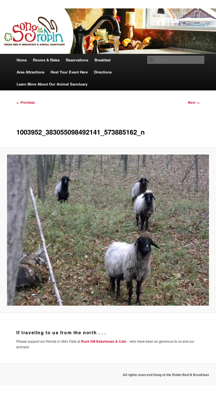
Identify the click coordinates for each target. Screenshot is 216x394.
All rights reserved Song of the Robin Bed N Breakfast (166, 374)
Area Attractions (30, 72)
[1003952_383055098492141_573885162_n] (108, 230)
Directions (103, 72)
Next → (194, 102)
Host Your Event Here (69, 72)
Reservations (77, 60)
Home (22, 60)
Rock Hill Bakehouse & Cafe (103, 341)
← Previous (25, 102)
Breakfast (102, 60)
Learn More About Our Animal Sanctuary (52, 84)
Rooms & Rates (46, 60)
